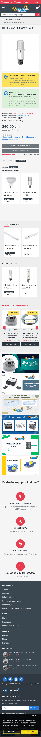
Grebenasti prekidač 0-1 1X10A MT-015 (16, 334)
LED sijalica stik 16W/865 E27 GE (30, 192)
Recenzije (28, 155)
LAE (28, 330)
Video (19, 155)
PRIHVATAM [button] (29, 732)
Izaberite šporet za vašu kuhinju (20, 659)
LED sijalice (13, 167)
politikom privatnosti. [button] (28, 725)
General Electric (23, 116)
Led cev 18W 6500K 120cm (30, 246)
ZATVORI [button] (35, 716)
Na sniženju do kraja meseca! (16, 305)
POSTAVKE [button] (12, 732)
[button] (4, 327)
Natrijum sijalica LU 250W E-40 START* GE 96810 (29, 285)
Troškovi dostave (21, 151)
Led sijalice (18, 19)
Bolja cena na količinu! (21, 146)
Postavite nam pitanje (10, 140)
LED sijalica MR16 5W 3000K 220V (11, 192)
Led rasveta (9, 19)
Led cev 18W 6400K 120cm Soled (12, 246)
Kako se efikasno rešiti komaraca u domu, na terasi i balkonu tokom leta (23, 666)
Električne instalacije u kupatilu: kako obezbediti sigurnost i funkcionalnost (23, 653)
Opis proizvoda (8, 155)
